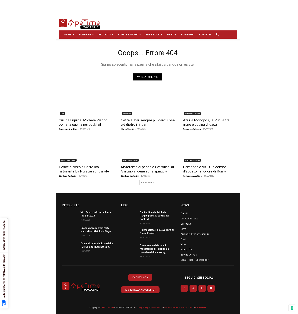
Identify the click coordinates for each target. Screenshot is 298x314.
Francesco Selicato (192, 129)
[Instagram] (193, 288)
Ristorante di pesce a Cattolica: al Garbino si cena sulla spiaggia (147, 169)
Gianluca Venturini (67, 176)
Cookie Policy (156, 307)
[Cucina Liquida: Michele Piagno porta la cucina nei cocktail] (86, 102)
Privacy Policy (141, 307)
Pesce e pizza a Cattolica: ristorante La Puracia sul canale (84, 169)
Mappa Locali (187, 307)
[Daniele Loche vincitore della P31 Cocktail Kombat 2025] (70, 247)
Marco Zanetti (127, 129)
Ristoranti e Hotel (192, 113)
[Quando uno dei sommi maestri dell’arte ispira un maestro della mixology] (129, 249)
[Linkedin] (202, 288)
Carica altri (146, 182)
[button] (217, 34)
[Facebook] (184, 288)
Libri (62, 113)
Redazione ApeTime (68, 129)
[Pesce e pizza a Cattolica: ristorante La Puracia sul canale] (86, 149)
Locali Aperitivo (171, 307)
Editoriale (127, 113)
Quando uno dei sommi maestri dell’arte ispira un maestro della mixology (154, 248)
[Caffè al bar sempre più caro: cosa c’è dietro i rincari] (148, 102)
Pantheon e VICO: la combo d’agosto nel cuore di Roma (204, 169)
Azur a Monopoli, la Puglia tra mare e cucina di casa (206, 122)
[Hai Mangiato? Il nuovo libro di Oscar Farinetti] (129, 234)
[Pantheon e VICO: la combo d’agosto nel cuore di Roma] (210, 149)
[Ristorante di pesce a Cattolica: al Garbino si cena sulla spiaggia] (148, 149)
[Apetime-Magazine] (79, 24)
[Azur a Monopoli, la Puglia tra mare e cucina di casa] (210, 102)
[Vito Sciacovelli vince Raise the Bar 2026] (70, 216)
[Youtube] (211, 288)
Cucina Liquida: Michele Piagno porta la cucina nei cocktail (83, 122)
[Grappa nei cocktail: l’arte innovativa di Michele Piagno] (70, 232)
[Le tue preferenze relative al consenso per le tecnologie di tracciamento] (292, 308)
